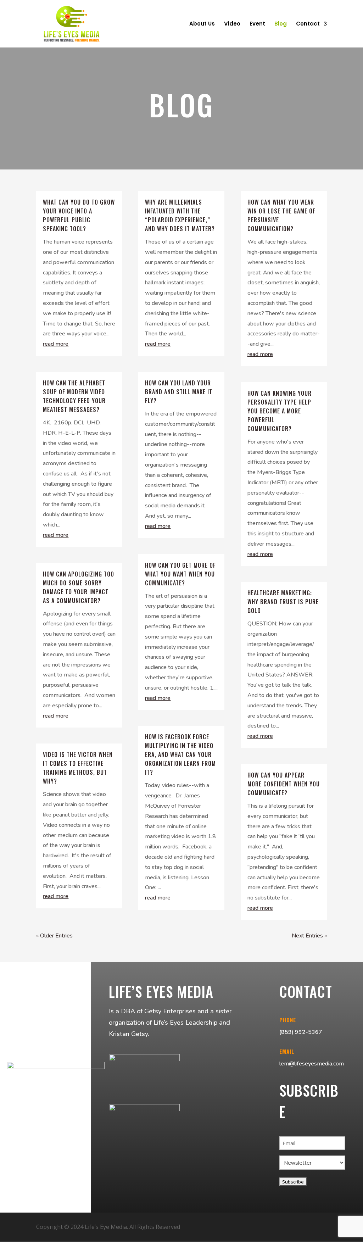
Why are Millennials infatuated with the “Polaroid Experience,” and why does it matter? (180, 215)
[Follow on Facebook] (284, 1227)
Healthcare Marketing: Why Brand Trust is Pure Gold (283, 602)
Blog (280, 24)
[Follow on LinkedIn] (318, 1227)
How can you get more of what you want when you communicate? (180, 574)
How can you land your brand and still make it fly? (178, 392)
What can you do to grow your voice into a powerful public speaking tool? (79, 215)
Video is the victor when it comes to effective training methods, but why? (78, 767)
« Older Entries (54, 936)
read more (55, 344)
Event (257, 24)
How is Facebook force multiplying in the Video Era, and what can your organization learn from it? (180, 754)
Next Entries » (309, 936)
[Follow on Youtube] (301, 1227)
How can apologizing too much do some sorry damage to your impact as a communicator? (78, 587)
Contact (308, 24)
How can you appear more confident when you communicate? (283, 784)
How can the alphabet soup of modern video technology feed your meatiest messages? (74, 396)
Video (232, 24)
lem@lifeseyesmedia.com (311, 1064)
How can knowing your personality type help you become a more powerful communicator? (279, 411)
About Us (202, 24)
